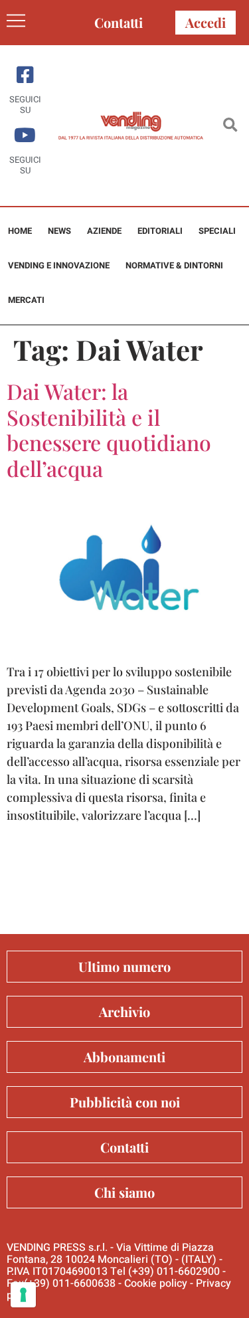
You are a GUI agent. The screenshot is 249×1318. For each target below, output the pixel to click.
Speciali (217, 231)
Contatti (118, 22)
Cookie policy (155, 1283)
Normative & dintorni (174, 265)
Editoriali (160, 231)
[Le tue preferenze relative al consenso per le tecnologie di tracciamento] (23, 1294)
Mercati (26, 300)
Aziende (104, 231)
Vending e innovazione (59, 265)
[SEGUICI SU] (25, 74)
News (59, 231)
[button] (230, 126)
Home (20, 231)
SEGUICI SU (25, 104)
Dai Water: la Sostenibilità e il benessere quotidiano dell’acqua (109, 429)
